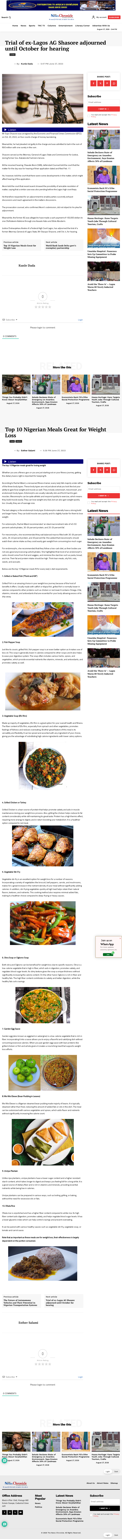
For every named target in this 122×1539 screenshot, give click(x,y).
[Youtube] (20, 1512)
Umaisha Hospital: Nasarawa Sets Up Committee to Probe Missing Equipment (102, 254)
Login (80, 319)
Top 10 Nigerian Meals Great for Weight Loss (20, 246)
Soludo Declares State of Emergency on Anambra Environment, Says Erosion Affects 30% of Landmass (100, 157)
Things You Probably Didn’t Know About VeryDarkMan (14, 398)
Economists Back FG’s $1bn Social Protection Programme (102, 190)
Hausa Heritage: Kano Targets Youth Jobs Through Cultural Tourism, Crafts (102, 221)
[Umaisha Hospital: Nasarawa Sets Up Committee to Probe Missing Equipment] (103, 238)
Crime (12, 54)
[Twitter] (100, 83)
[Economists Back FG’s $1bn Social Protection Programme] (103, 175)
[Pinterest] (107, 83)
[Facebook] (93, 83)
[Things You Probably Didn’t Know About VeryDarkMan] (16, 384)
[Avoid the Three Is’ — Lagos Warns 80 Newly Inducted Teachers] (103, 271)
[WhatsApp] (114, 83)
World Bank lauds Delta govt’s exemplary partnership (61, 246)
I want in (102, 109)
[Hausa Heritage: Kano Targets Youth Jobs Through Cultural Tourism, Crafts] (103, 205)
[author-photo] (4, 403)
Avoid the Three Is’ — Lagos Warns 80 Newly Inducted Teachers (101, 287)
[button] (6, 17)
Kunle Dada (27, 64)
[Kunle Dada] (9, 265)
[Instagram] (9, 1512)
